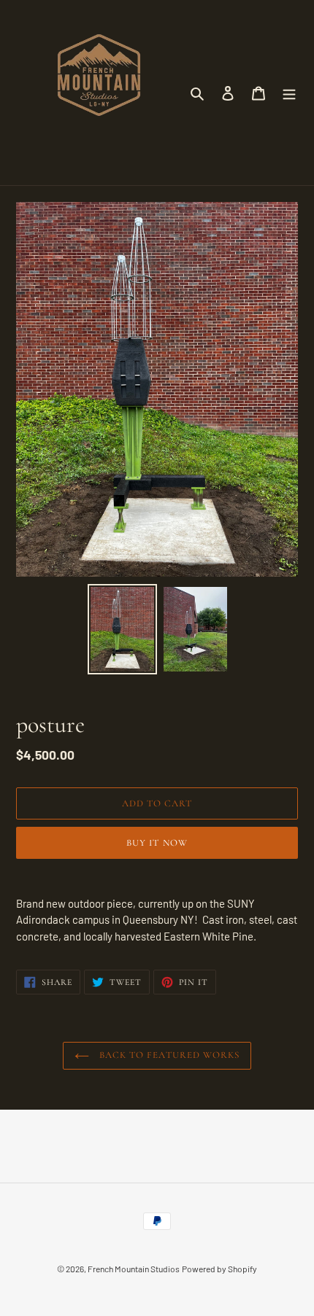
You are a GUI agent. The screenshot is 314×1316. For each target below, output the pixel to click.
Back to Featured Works (168, 1055)
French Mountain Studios (134, 1269)
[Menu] (289, 92)
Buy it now (156, 843)
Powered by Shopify (219, 1269)
